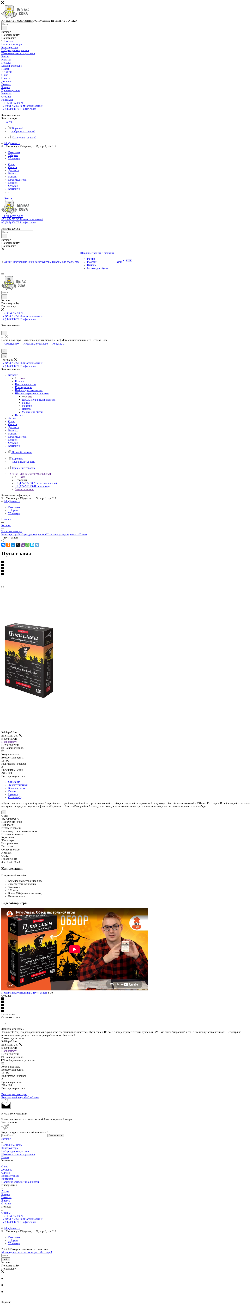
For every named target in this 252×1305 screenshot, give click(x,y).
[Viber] (23, 545)
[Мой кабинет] (2, 329)
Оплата (5, 1172)
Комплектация (16, 788)
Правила (13, 794)
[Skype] (32, 545)
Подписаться (55, 1135)
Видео (12, 791)
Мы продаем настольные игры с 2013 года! (26, 1252)
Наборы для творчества (32, 534)
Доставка (6, 1169)
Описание (14, 781)
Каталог (20, 381)
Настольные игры (11, 1144)
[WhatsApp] (27, 545)
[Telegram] (37, 545)
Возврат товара (10, 1175)
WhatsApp (14, 158)
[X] (18, 545)
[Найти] (4, 28)
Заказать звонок (24, 489)
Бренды (5, 1200)
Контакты (7, 1178)
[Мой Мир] (13, 545)
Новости (6, 1197)
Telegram (13, 155)
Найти (6, 1259)
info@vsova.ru (12, 143)
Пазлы (83, 534)
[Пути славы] (29, 698)
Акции (5, 1191)
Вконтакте (14, 152)
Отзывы (6, 1203)
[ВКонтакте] (3, 545)
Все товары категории (14, 1094)
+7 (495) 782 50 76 (12, 102)
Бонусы (5, 1194)
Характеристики (18, 784)
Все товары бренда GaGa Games (20, 1097)
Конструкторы (9, 534)
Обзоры (5, 1212)
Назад (22, 378)
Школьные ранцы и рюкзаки (39, 399)
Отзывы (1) (14, 797)
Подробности (9, 741)
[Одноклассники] (8, 545)
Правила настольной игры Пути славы (24, 992)
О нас (4, 1166)
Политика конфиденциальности (20, 1181)
